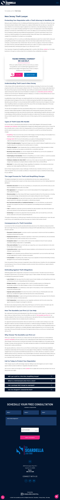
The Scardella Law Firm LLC (43, 315)
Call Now (18, 74)
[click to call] (3, 497)
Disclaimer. (36, 497)
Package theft (10, 139)
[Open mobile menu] (57, 3)
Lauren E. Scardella (9, 339)
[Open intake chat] (56, 496)
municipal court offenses (11, 126)
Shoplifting (10, 134)
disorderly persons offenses (45, 91)
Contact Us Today (30, 74)
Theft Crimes (18, 10)
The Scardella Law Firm (9, 10)
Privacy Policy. (42, 497)
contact (46, 49)
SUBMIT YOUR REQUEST (30, 437)
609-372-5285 (30, 471)
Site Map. (48, 497)
